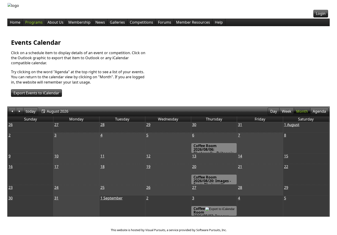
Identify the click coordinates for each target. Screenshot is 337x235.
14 (240, 156)
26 (10, 124)
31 (240, 124)
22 (286, 166)
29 (148, 124)
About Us (55, 22)
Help (219, 22)
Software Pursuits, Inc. (211, 230)
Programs (34, 22)
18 (102, 166)
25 (102, 187)
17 (56, 166)
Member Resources (193, 22)
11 (102, 156)
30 (194, 124)
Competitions (141, 22)
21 (240, 166)
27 (56, 124)
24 (56, 187)
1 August (291, 124)
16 (10, 166)
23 (10, 187)
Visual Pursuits (155, 230)
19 (148, 166)
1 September (111, 198)
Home (15, 22)
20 (194, 166)
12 (148, 156)
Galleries (117, 22)
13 (194, 156)
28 (102, 124)
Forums (164, 22)
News (100, 22)
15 (286, 156)
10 (56, 156)
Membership (79, 22)
